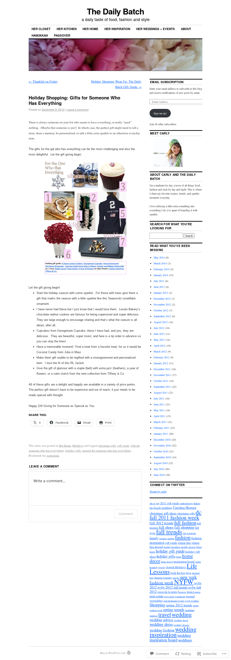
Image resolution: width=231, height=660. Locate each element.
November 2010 (162, 445)
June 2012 (159, 334)
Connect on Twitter (167, 485)
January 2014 (161, 275)
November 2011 (162, 375)
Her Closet (41, 29)
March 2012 (160, 351)
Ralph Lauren (193, 592)
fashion (183, 537)
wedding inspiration (173, 632)
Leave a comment (77, 109)
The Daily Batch (115, 11)
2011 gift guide (169, 503)
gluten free (184, 543)
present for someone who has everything (106, 451)
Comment (126, 514)
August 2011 (161, 392)
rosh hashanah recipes (174, 600)
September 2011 (162, 386)
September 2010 (162, 457)
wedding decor (181, 620)
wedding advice (161, 619)
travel (164, 614)
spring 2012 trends (179, 605)
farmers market (166, 538)
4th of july (154, 503)
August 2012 (161, 322)
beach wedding (163, 508)
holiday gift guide (170, 551)
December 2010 (162, 439)
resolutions (180, 596)
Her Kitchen (66, 29)
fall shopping (184, 527)
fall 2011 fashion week (174, 517)
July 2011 (159, 398)
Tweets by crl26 (158, 491)
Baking (197, 503)
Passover (62, 35)
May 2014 (159, 257)
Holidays (77, 446)
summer (189, 610)
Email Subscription (167, 82)
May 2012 (159, 339)
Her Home (90, 29)
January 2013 (161, 292)
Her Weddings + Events (155, 29)
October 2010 (161, 451)
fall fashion (185, 522)
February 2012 (161, 357)
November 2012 (162, 304)
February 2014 (161, 269)
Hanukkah (40, 35)
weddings (185, 640)
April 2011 (159, 416)
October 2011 (161, 381)
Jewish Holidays (176, 567)
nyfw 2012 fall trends (172, 587)
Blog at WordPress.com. (113, 653)
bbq (151, 508)
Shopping (157, 605)
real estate (157, 596)
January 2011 (161, 433)
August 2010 (161, 463)
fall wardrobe (189, 533)
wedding (182, 614)
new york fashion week (173, 580)
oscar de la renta (167, 592)
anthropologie (186, 503)
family (154, 538)
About (186, 29)
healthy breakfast (172, 547)
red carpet (169, 596)
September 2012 (162, 316)
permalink (53, 455)
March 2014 (160, 263)
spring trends (173, 609)
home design (167, 561)
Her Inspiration (117, 29)
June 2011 (159, 404)
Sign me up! (160, 113)
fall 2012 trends (161, 523)
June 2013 (159, 287)
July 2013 (159, 281)
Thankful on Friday (43, 81)
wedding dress (161, 624)
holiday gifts (73, 451)
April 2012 (159, 345)
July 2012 (159, 328)
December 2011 (162, 369)
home (178, 556)
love (188, 573)
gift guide (123, 446)
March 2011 (160, 422)
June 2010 (159, 475)
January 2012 (161, 363)
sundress (154, 615)
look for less (178, 573)
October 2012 (161, 310)
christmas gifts (107, 446)
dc (198, 512)
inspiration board (183, 561)
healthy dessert (188, 547)
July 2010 (159, 469)
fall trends (169, 531)
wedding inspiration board (170, 638)
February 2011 (161, 428)
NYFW (184, 581)
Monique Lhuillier (163, 577)
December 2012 (162, 298)
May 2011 (159, 410)
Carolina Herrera (184, 507)
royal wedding (192, 600)
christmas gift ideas (163, 513)
